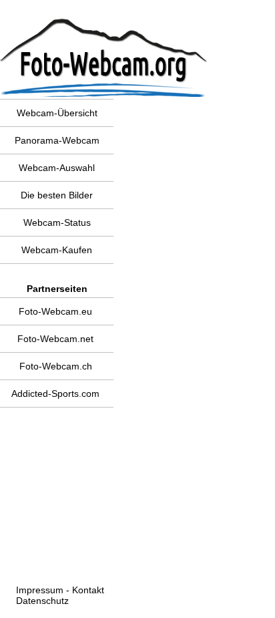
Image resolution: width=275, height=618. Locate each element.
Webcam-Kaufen (56, 250)
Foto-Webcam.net (55, 338)
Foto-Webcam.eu (55, 311)
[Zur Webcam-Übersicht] (61, 9)
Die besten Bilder (57, 195)
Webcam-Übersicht (57, 113)
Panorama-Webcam (57, 140)
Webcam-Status (57, 222)
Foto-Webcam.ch (55, 366)
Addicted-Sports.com (55, 393)
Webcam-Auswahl (57, 167)
